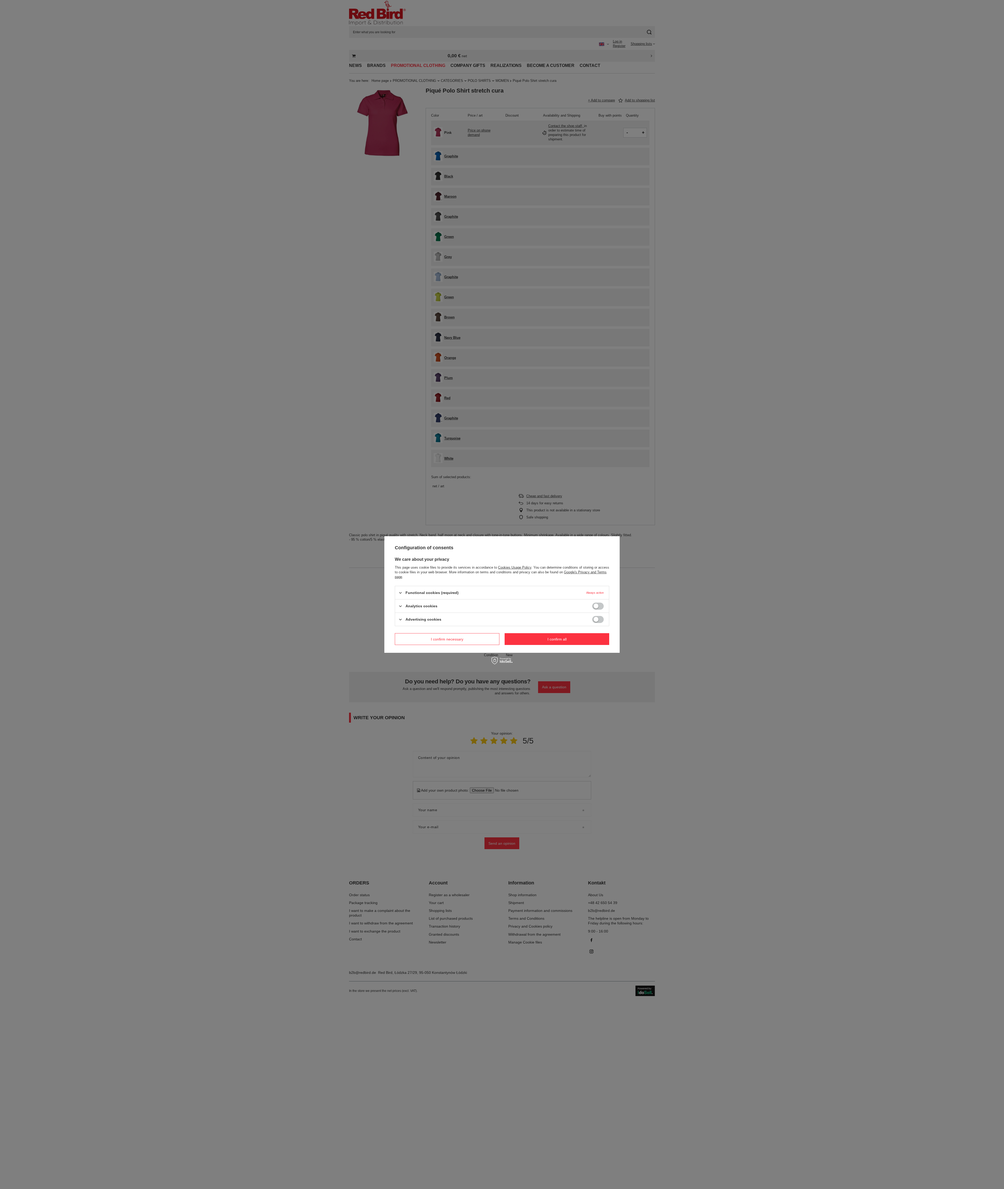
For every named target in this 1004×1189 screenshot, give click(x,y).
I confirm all (557, 639)
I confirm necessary (447, 639)
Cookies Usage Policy (514, 567)
